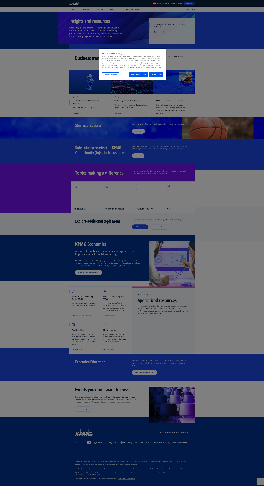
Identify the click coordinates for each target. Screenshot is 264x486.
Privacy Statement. (140, 69)
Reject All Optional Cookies (138, 74)
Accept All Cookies (156, 74)
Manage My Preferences (110, 74)
